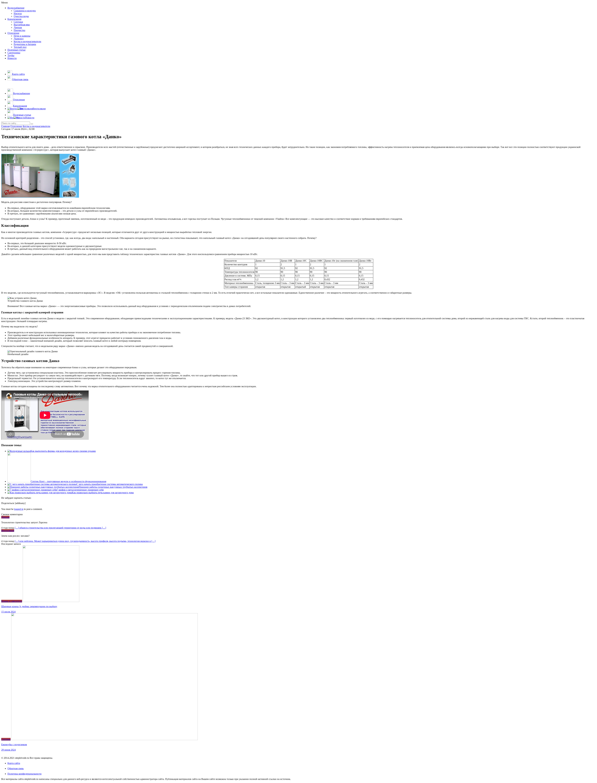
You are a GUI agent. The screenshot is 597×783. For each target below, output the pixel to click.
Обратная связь (15, 768)
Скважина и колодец (25, 10)
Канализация (14, 19)
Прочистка (19, 30)
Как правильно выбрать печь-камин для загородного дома (103, 492)
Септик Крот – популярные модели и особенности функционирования (68, 481)
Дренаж (18, 27)
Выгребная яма (22, 24)
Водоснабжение (15, 8)
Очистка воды (21, 16)
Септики (18, 22)
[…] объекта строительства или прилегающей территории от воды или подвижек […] (60, 527)
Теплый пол (20, 47)
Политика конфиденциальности (24, 773)
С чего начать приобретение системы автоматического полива (109, 484)
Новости (12, 58)
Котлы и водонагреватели (27, 41)
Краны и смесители (11, 601)
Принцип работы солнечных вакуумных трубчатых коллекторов (113, 487)
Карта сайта (13, 763)
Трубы (10, 55)
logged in (18, 509)
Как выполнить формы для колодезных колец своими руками (63, 451)
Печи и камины (22, 36)
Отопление (13, 33)
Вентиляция (7, 530)
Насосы (18, 13)
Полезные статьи (16, 50)
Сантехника (13, 52)
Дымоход (18, 38)
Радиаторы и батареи (25, 44)
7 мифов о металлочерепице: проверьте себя (80, 489)
